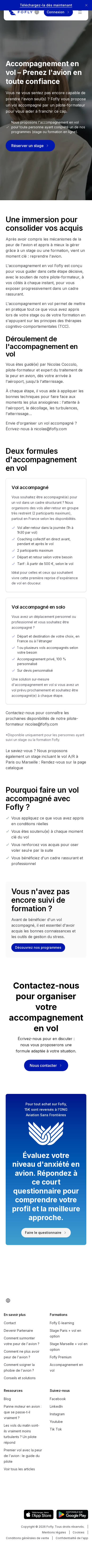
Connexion (55, 12)
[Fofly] (20, 12)
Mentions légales (54, 1532)
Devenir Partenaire (18, 1330)
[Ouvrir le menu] (80, 12)
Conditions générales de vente (27, 1538)
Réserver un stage (27, 145)
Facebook (58, 1399)
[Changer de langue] (37, 12)
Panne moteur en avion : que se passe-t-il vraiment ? (23, 1412)
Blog (7, 1399)
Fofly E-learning (62, 1323)
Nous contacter (43, 1065)
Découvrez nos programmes (38, 947)
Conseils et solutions (20, 1378)
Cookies (78, 1532)
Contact (10, 1323)
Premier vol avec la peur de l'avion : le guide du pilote (23, 1455)
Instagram (57, 1414)
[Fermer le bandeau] (86, 5)
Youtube (56, 1422)
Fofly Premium (60, 1357)
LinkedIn (56, 1406)
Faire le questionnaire (43, 1233)
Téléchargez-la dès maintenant (46, 5)
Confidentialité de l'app (72, 1538)
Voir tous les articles (19, 1469)
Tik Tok (56, 1429)
